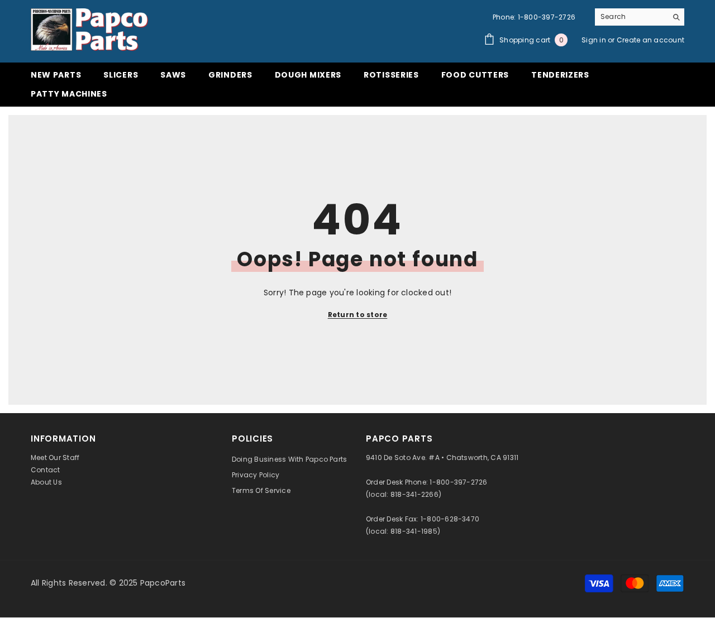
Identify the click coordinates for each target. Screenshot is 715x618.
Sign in (594, 40)
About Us (46, 482)
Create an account (650, 40)
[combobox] (631, 16)
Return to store (358, 314)
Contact (45, 470)
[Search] (639, 17)
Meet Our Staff (55, 457)
